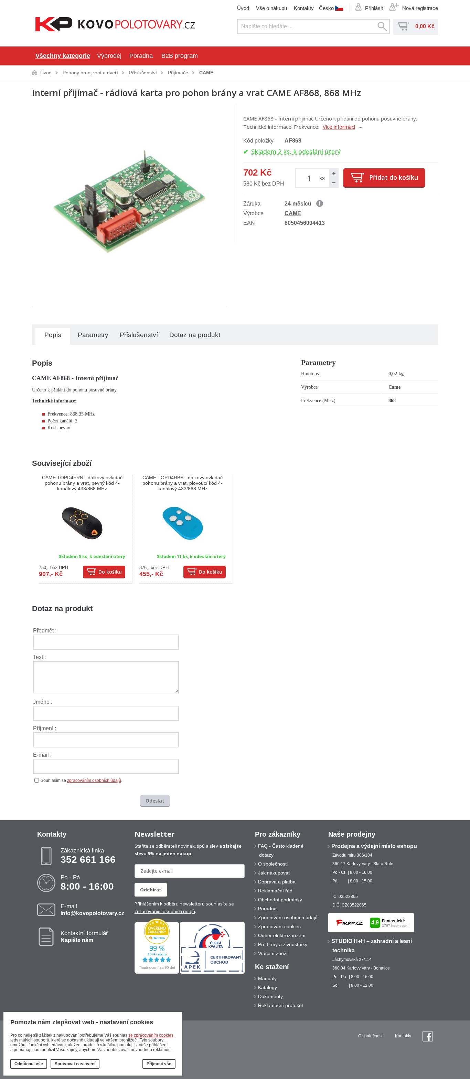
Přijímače (178, 72)
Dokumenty (270, 996)
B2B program (179, 55)
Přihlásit (374, 8)
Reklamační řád (275, 890)
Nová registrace (420, 8)
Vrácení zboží (273, 953)
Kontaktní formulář (84, 936)
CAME (206, 72)
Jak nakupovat (274, 873)
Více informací (339, 126)
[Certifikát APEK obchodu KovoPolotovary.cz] (212, 972)
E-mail (92, 909)
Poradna (141, 55)
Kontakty (304, 8)
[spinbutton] (310, 177)
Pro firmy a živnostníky (282, 944)
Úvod (243, 8)
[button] (333, 173)
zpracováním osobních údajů (94, 780)
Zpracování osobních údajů (288, 917)
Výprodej (109, 55)
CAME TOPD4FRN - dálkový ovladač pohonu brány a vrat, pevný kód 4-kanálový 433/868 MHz (82, 483)
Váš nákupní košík (403, 26)
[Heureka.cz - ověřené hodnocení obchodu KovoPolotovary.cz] (157, 972)
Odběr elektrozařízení (282, 935)
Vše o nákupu (271, 8)
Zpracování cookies (279, 926)
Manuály (267, 978)
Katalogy (267, 987)
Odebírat (150, 890)
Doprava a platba (277, 881)
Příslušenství (143, 72)
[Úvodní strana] (115, 25)
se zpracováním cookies (150, 1035)
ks (322, 178)
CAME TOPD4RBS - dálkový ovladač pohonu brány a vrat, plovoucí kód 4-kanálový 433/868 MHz (182, 483)
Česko (326, 8)
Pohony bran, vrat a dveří (90, 72)
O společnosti (273, 864)
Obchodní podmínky (280, 899)
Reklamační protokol (280, 1005)
